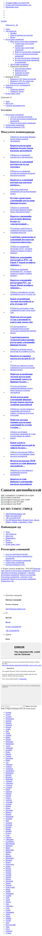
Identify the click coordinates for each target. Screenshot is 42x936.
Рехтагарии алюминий (15, 39)
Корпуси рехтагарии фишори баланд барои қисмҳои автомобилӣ (21, 148)
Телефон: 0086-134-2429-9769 (17, 3)
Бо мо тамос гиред (13, 93)
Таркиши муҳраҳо (22, 73)
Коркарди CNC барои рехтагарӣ (23, 79)
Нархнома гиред (12, 7)
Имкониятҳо (11, 538)
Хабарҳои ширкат (17, 89)
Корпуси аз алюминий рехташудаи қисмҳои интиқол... (21, 182)
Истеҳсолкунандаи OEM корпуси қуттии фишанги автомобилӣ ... (23, 463)
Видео (12, 37)
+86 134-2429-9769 (13, 518)
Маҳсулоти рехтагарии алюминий (23, 41)
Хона (8, 29)
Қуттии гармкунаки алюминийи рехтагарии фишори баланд (22, 200)
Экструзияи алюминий (19, 64)
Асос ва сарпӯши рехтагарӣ (21, 117)
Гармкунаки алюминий (15, 125)
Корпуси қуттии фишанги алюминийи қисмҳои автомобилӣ (21, 481)
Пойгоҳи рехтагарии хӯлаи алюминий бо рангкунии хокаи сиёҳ (21, 319)
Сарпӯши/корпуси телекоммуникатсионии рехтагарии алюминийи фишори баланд (22, 341)
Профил (13, 33)
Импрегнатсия (20, 71)
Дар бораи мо (11, 31)
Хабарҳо (9, 87)
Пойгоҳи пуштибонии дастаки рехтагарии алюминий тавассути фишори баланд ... (21, 378)
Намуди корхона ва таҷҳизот (21, 35)
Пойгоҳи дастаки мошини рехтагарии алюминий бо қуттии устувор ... (21, 424)
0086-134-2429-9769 (13, 516)
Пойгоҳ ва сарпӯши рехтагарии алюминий (20, 572)
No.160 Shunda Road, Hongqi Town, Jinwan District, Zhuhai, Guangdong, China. (22, 521)
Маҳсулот (9, 103)
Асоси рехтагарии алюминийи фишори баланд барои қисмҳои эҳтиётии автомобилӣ (21, 401)
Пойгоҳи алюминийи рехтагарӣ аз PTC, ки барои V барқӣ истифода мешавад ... (22, 261)
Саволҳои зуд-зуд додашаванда (18, 85)
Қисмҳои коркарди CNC (20, 83)
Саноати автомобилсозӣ (15, 105)
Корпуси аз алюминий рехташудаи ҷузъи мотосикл (21, 164)
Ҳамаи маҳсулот (7, 581)
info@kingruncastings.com (15, 514)
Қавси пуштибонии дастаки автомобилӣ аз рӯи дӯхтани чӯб (22, 301)
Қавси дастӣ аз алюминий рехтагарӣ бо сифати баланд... (22, 445)
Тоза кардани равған (23, 68)
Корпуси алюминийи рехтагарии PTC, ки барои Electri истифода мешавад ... (21, 284)
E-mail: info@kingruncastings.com (18, 5)
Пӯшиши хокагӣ (21, 75)
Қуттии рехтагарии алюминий (27, 58)
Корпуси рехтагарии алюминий (27, 52)
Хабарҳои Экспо (17, 91)
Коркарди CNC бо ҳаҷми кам (21, 81)
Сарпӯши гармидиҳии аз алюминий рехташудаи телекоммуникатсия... (23, 239)
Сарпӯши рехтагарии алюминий (18, 574)
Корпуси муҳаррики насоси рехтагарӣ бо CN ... (22, 358)
